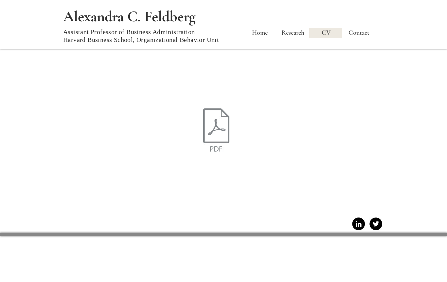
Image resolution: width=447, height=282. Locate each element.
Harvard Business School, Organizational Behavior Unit (141, 39)
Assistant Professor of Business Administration (129, 31)
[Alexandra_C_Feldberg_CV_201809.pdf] (216, 131)
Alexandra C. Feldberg (129, 16)
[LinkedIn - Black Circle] (358, 223)
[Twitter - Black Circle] (375, 223)
